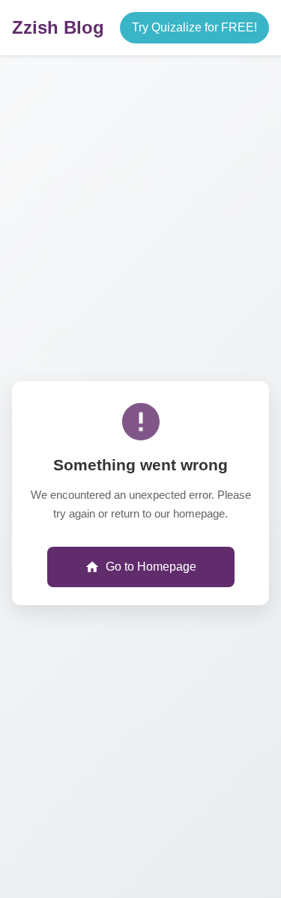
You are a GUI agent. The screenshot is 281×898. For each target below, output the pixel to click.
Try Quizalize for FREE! (194, 27)
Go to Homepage (151, 566)
